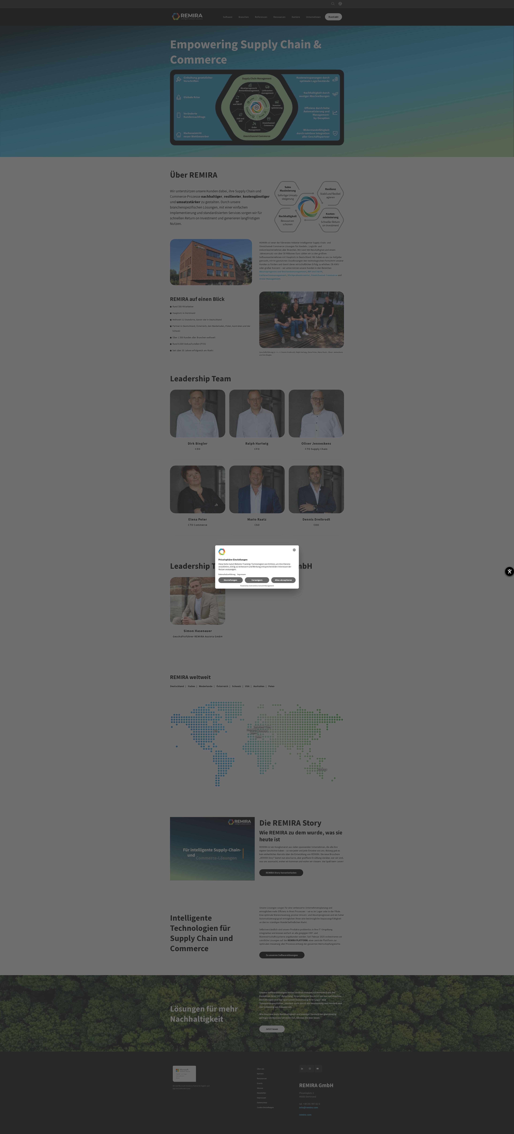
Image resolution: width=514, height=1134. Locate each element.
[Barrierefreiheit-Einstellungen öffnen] (509, 571)
